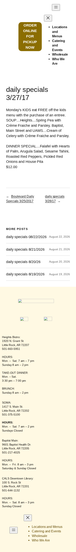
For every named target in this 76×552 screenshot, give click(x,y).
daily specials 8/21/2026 (25, 249)
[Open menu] (56, 7)
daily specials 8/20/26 (23, 262)
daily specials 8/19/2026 (25, 274)
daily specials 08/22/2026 (26, 237)
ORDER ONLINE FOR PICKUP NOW (30, 36)
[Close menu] (48, 18)
